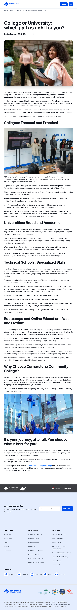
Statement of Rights (35, 550)
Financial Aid (56, 565)
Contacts (7, 550)
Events (6, 546)
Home (6, 10)
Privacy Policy (57, 542)
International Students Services (36, 563)
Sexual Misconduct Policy (61, 553)
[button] (56, 488)
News (11, 10)
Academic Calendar (35, 534)
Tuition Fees (56, 561)
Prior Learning (57, 538)
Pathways (31, 546)
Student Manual (34, 542)
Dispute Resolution (59, 534)
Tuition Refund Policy (60, 557)
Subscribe (67, 509)
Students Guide (33, 538)
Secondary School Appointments (59, 547)
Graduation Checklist (36, 558)
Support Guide (33, 554)
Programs (8, 534)
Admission (8, 538)
